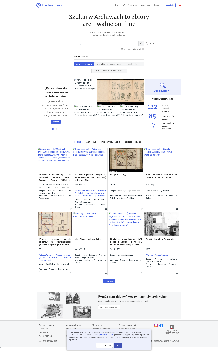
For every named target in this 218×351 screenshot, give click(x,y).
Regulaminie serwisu (105, 335)
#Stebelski (59, 255)
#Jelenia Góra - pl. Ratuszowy (93, 196)
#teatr (77, 196)
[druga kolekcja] (56, 129)
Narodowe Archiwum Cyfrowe (166, 341)
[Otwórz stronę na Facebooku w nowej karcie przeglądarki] (162, 326)
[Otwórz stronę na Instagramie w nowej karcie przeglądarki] (156, 326)
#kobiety (90, 193)
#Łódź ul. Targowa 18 (47, 255)
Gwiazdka (71, 208)
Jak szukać (120, 5)
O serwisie (132, 5)
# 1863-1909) (54, 258)
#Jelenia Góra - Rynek (82, 190)
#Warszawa (150, 255)
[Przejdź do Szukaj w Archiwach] (51, 5)
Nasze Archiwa (45, 336)
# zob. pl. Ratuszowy (98, 190)
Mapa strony (97, 325)
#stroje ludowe (80, 193)
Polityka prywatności (128, 325)
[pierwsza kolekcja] (53, 129)
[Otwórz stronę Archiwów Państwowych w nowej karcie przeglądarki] (172, 330)
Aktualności (145, 5)
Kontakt (157, 5)
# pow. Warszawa (161, 255)
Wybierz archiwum (83, 64)
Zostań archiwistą (47, 325)
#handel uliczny (100, 193)
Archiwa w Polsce (73, 325)
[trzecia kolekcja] (59, 129)
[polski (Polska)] (180, 5)
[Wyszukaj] (141, 43)
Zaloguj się (169, 5)
